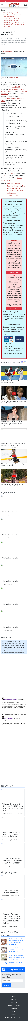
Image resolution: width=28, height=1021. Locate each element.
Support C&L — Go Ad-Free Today (14, 1)
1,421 (3, 175)
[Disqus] (14, 716)
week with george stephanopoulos (15, 193)
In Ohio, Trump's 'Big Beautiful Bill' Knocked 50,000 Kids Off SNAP (12, 860)
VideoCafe (14, 78)
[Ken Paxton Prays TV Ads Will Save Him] (12, 881)
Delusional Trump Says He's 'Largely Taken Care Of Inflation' (12, 834)
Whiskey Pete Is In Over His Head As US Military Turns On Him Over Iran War (12, 807)
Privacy (14, 1009)
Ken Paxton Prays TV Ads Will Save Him (11, 891)
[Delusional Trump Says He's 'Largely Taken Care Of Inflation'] (12, 823)
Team (14, 996)
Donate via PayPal (19, 339)
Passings (10, 186)
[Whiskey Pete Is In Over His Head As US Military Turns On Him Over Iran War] (12, 795)
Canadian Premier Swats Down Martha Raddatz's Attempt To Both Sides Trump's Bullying (11, 918)
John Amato (5, 895)
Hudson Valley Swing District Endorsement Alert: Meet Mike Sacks (17, 950)
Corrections (14, 1015)
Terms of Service (20, 651)
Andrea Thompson (7, 813)
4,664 (11, 173)
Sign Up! (7, 985)
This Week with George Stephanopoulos (16, 188)
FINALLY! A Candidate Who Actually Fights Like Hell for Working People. (16, 957)
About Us (14, 999)
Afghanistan (15, 184)
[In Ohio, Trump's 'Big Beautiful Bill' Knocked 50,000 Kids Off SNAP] (12, 849)
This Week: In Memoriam (8, 33)
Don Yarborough (14, 89)
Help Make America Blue (13, 963)
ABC (8, 184)
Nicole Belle (7, 51)
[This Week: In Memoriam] (14, 502)
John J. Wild (15, 87)
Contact (14, 1002)
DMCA (14, 1012)
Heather (4, 840)
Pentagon (17, 186)
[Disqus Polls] (14, 675)
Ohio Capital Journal (7, 866)
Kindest (8, 343)
